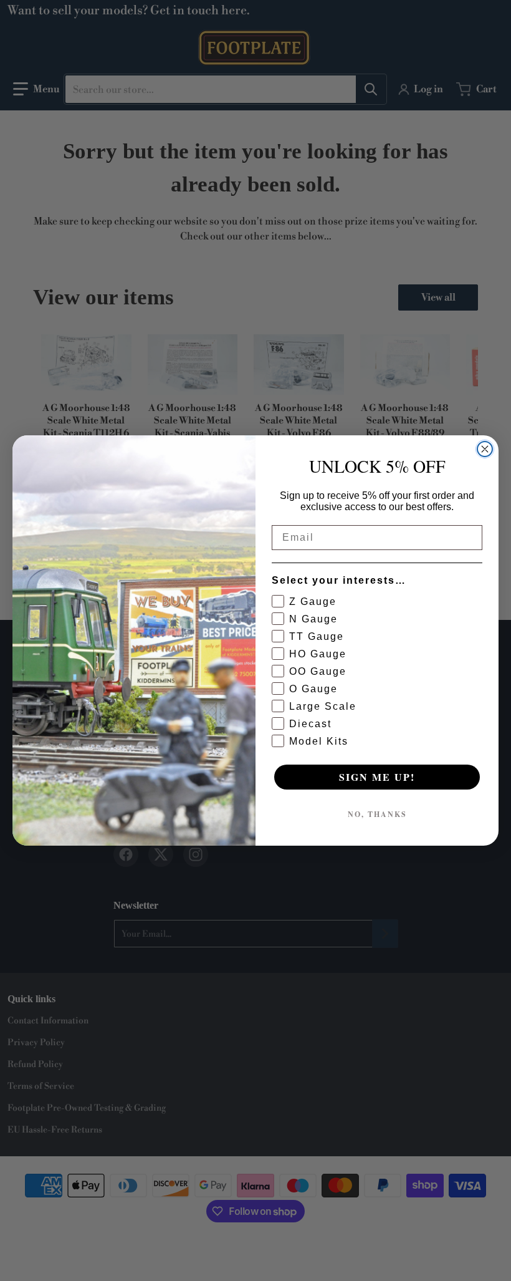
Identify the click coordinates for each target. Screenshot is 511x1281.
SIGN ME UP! (377, 777)
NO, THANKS (377, 814)
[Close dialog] (484, 449)
